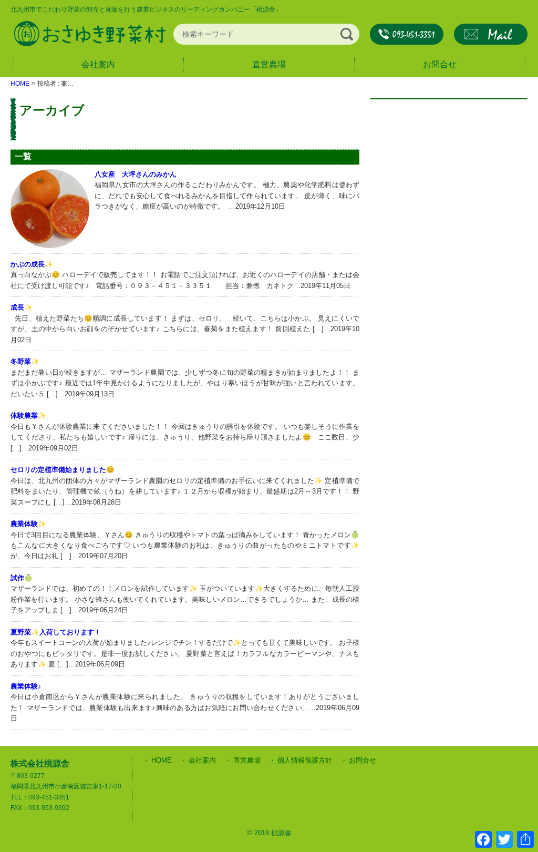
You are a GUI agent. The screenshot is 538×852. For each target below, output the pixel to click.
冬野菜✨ (25, 361)
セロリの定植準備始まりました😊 (63, 470)
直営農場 (269, 64)
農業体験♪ (26, 686)
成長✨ (22, 307)
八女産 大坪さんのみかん (136, 174)
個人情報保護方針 (304, 760)
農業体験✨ (28, 524)
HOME (161, 760)
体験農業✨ (28, 415)
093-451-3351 (406, 34)
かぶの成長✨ (32, 264)
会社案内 (98, 64)
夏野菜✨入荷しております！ (56, 632)
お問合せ (490, 34)
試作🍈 (22, 578)
